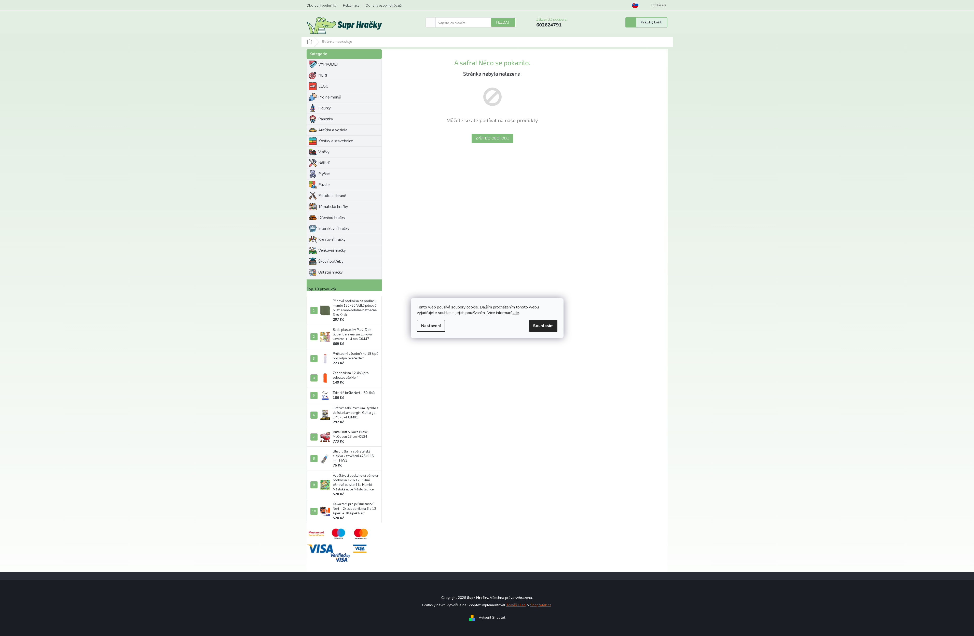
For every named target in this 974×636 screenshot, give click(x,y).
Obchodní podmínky (322, 5)
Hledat (503, 22)
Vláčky (324, 151)
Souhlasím (543, 326)
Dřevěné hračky (331, 217)
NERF (323, 75)
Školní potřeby (331, 261)
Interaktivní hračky (333, 228)
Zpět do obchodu (492, 138)
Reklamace (351, 5)
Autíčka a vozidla (332, 130)
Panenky (325, 119)
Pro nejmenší (329, 97)
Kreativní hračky (332, 239)
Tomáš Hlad (516, 605)
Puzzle (324, 184)
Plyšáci (324, 173)
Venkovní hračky (332, 250)
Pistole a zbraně (332, 195)
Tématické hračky (333, 206)
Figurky (324, 108)
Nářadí (324, 162)
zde (516, 313)
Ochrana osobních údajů (384, 5)
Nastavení (431, 326)
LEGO (323, 86)
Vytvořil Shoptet (492, 617)
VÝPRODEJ (328, 64)
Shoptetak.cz (540, 605)
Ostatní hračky (330, 272)
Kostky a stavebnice (335, 141)
